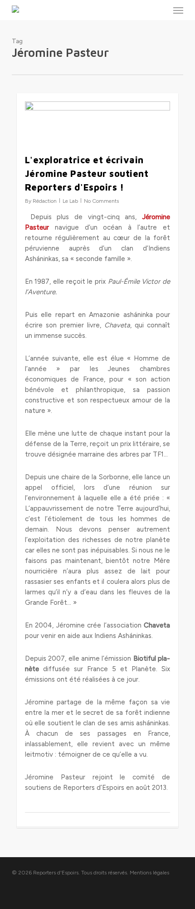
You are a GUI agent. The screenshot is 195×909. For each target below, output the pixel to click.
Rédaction (45, 201)
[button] (178, 10)
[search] (160, 10)
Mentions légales (149, 872)
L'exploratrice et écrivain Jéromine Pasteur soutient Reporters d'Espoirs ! (87, 173)
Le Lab (70, 201)
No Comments (101, 201)
